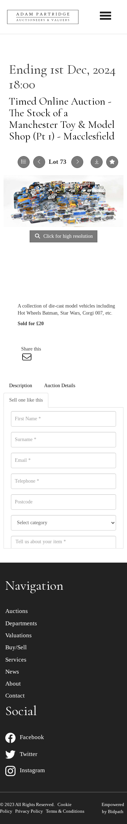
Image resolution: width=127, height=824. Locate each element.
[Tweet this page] (67, 349)
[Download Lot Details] (97, 162)
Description (20, 385)
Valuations (18, 635)
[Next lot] (77, 162)
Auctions (16, 611)
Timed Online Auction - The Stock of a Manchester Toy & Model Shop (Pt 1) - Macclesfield (62, 119)
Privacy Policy (29, 811)
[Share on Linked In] (82, 349)
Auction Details (59, 385)
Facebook (30, 737)
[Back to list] (24, 162)
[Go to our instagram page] (96, 349)
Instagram (30, 770)
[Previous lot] (39, 162)
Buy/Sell (16, 647)
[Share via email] (28, 358)
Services (15, 659)
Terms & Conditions (65, 811)
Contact (15, 695)
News (12, 671)
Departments (21, 623)
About (13, 683)
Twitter (26, 754)
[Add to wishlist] (112, 162)
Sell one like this (26, 400)
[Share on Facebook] (52, 349)
